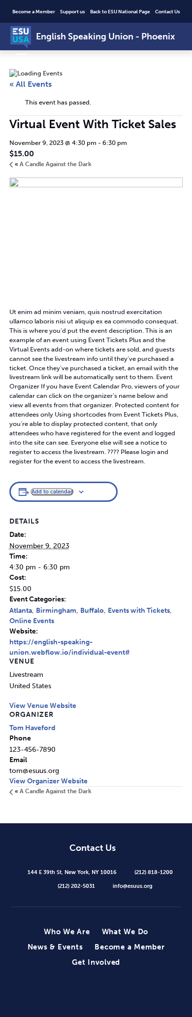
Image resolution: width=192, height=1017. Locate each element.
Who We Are (67, 931)
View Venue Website (42, 705)
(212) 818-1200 (153, 872)
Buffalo (92, 610)
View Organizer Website (48, 781)
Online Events (31, 621)
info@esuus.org (133, 885)
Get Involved (96, 962)
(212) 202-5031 (76, 885)
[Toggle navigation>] (21, 57)
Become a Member (33, 12)
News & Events (55, 947)
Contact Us (167, 12)
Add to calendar (52, 491)
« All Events (30, 84)
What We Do (125, 931)
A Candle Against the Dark (53, 164)
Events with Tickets (139, 610)
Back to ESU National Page (120, 12)
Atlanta (20, 610)
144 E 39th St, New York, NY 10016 (72, 872)
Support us (72, 12)
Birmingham (56, 610)
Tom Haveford (32, 728)
